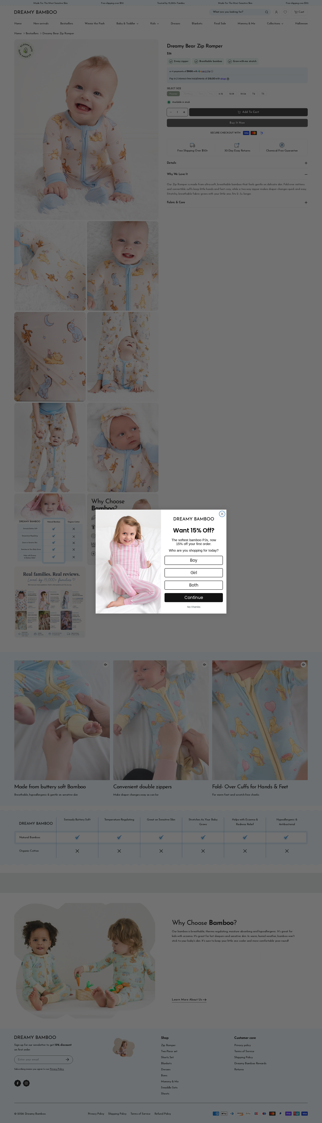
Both (193, 585)
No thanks (193, 607)
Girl (194, 572)
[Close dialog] (222, 514)
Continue (193, 597)
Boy (193, 560)
